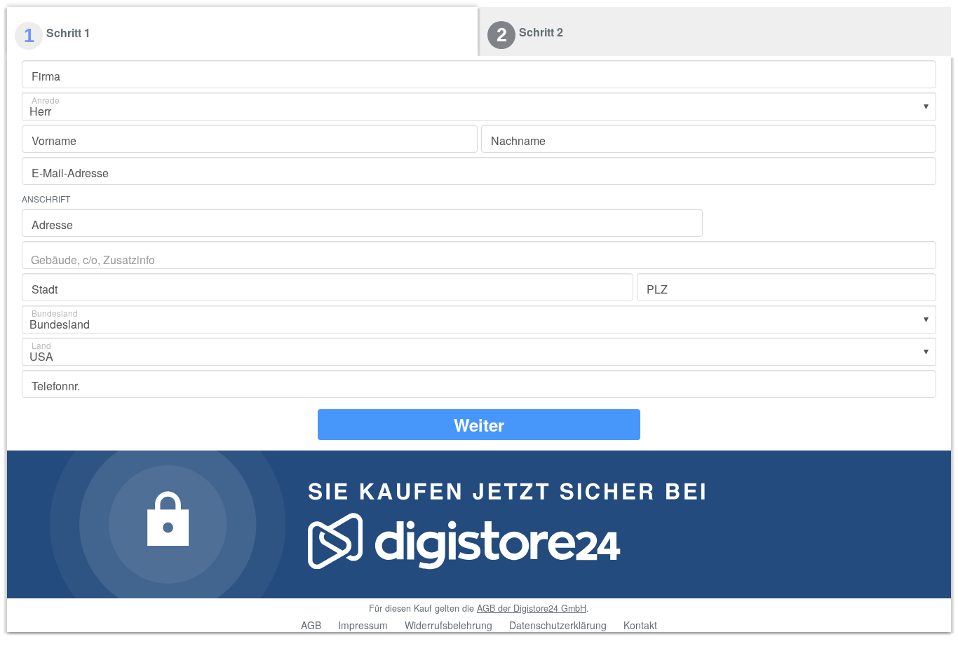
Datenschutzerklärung (558, 625)
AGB (311, 625)
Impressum (363, 625)
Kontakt (640, 625)
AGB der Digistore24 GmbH (531, 608)
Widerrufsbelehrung (448, 625)
